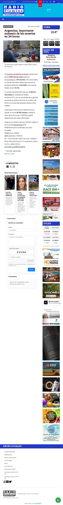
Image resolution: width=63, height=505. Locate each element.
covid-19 (34, 22)
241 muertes (46, 22)
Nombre (10, 227)
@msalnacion (18, 125)
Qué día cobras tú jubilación (9, 194)
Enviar (31, 269)
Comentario (11, 234)
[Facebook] (50, 1)
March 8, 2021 (9, 154)
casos (26, 22)
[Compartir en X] (11, 166)
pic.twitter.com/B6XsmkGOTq (15, 147)
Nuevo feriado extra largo (33, 194)
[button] (36, 1)
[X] (47, 1)
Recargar (30, 260)
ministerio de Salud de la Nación (17, 74)
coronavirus (11, 80)
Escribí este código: (14, 248)
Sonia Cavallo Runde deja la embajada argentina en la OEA (21, 196)
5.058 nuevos (17, 22)
